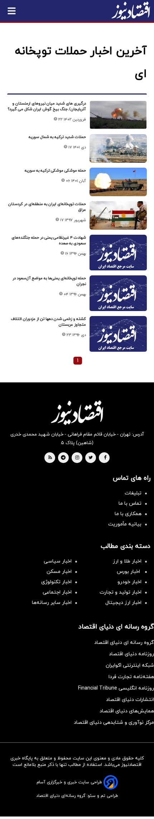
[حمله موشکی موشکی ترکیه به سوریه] (118, 182)
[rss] (50, 458)
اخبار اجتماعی (57, 592)
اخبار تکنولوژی (56, 582)
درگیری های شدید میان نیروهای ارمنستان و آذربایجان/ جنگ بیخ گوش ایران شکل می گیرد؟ (47, 106)
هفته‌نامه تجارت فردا (131, 676)
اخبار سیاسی (58, 561)
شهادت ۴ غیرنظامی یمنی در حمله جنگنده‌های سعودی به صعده (48, 240)
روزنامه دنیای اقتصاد (131, 654)
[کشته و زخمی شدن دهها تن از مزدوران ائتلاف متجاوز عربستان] (118, 337)
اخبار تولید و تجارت (120, 592)
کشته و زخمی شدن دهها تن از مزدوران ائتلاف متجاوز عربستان (48, 321)
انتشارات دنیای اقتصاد (130, 699)
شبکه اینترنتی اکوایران (130, 665)
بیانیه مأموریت (124, 524)
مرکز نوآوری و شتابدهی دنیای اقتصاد (114, 722)
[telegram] (63, 458)
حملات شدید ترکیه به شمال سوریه (57, 137)
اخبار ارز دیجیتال (123, 602)
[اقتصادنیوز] (77, 412)
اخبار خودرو (129, 582)
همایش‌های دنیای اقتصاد (127, 711)
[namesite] (130, 10)
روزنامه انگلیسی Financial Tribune (116, 688)
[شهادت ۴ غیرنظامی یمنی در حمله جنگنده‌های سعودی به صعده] (118, 256)
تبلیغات (133, 493)
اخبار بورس (129, 571)
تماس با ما (130, 503)
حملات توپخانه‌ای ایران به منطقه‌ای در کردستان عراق (47, 207)
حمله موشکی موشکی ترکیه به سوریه (55, 170)
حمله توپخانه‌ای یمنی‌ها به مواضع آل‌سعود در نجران (49, 281)
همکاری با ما (128, 513)
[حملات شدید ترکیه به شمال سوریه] (118, 148)
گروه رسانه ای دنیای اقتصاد (124, 642)
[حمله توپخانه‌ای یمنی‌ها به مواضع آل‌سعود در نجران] (118, 296)
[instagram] (77, 458)
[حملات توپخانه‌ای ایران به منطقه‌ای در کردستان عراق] (118, 215)
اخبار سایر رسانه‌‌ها (52, 602)
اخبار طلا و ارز (127, 561)
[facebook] (105, 458)
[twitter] (90, 458)
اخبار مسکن (59, 571)
